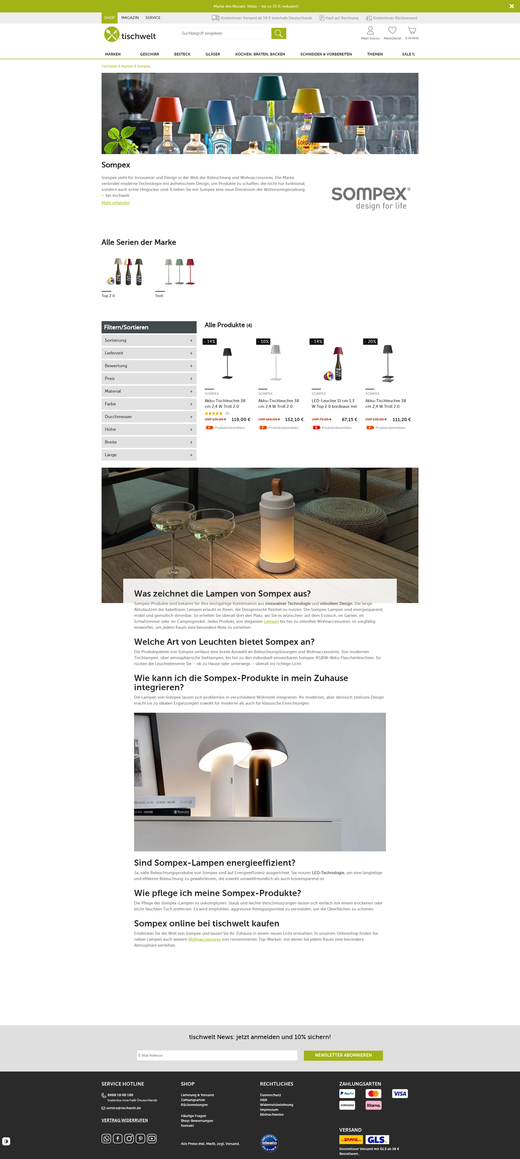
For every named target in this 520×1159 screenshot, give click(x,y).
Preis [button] (110, 378)
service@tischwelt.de (123, 1108)
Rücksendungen (194, 1105)
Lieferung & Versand (197, 1095)
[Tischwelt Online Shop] (130, 34)
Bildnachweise (272, 1114)
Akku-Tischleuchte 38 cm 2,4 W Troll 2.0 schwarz (225, 403)
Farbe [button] (110, 403)
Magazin (130, 17)
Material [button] (113, 391)
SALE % (408, 54)
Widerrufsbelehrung (276, 1105)
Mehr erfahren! (116, 202)
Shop (109, 17)
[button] (209, 427)
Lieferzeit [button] (114, 353)
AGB (263, 1100)
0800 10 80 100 (120, 1095)
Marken (127, 66)
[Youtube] (152, 1142)
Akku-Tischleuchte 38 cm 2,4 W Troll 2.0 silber (278, 403)
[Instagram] (129, 1142)
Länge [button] (111, 454)
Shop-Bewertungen (197, 1121)
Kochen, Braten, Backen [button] (260, 54)
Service (153, 17)
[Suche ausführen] (278, 33)
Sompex (212, 394)
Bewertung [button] (116, 365)
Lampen (271, 621)
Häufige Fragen (193, 1116)
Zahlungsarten (193, 1100)
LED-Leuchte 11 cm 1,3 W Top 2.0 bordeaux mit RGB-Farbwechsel (334, 403)
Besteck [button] (182, 54)
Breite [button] (111, 442)
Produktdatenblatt (230, 428)
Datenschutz (270, 1095)
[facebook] (117, 1142)
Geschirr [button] (149, 54)
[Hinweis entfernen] (512, 6)
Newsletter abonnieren (343, 1055)
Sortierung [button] (115, 340)
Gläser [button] (213, 54)
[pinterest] (140, 1142)
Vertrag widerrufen (125, 1120)
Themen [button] (375, 54)
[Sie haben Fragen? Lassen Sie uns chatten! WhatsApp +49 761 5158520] (106, 1142)
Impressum (269, 1110)
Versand (232, 1144)
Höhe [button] (110, 429)
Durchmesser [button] (118, 416)
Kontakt (187, 1126)
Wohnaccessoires (204, 939)
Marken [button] (113, 54)
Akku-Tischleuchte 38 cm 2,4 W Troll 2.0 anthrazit (385, 403)
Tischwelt (109, 66)
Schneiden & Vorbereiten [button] (326, 54)
